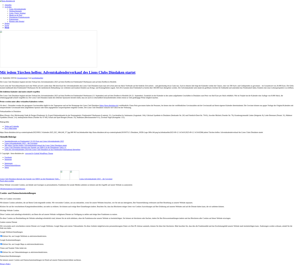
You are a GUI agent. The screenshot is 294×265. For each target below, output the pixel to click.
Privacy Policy (5, 264)
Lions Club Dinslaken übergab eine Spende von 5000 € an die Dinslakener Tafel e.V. (35, 147)
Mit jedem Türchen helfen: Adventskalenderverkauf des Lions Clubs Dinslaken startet (68, 72)
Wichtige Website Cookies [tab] (9, 210)
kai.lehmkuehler (37, 78)
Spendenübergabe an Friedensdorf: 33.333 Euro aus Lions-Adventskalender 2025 (34, 141)
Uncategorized (22, 78)
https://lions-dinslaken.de (109, 105)
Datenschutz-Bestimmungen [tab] (10, 256)
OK (1, 189)
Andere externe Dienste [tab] (8, 222)
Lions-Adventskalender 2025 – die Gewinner (21, 143)
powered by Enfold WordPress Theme (39, 153)
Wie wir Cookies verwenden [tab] (10, 199)
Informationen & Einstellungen (14, 189)
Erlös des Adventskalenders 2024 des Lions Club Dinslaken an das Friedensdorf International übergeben (42, 150)
